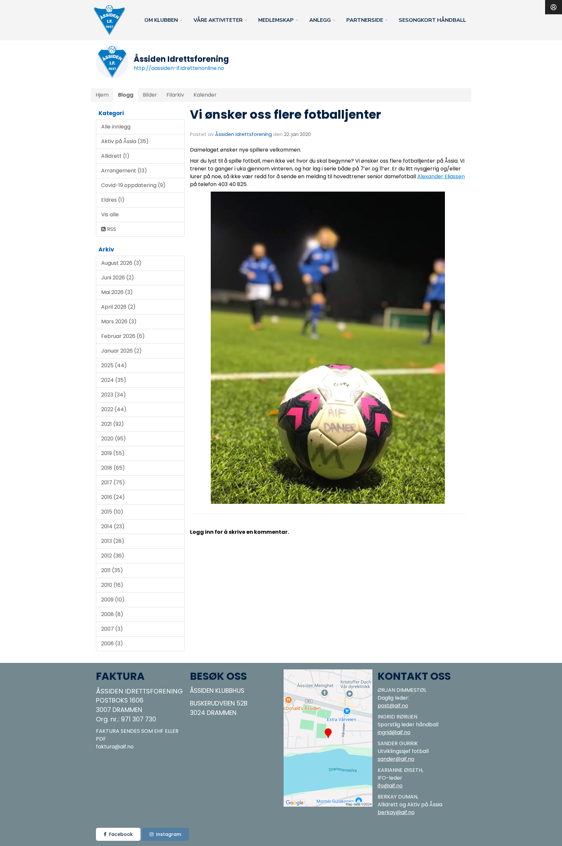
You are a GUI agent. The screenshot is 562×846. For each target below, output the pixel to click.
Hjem (102, 95)
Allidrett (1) (115, 156)
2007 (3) (112, 629)
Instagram (168, 834)
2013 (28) (112, 541)
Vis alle (110, 214)
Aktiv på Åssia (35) (125, 141)
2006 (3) (112, 643)
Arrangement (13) (124, 170)
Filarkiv (175, 95)
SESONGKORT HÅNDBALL (432, 20)
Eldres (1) (113, 200)
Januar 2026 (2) (121, 351)
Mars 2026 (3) (119, 321)
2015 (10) (112, 512)
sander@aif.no (396, 759)
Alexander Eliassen (441, 176)
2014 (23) (113, 526)
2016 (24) (113, 497)
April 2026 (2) (118, 307)
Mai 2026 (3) (117, 292)
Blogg (125, 95)
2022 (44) (114, 409)
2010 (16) (112, 585)
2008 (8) (112, 614)
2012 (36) (112, 555)
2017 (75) (113, 482)
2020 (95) (113, 438)
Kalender (205, 95)
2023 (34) (113, 394)
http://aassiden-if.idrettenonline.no (179, 68)
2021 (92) (112, 424)
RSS (111, 229)
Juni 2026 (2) (117, 277)
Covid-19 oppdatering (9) (133, 185)
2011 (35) (112, 570)
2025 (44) (114, 365)
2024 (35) (113, 380)
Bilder (150, 95)
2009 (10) (113, 599)
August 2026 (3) (121, 263)
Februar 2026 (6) (123, 336)
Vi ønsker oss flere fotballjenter (285, 114)
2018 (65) (113, 468)
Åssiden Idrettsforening (243, 134)
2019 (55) (113, 453)
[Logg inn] (553, 7)
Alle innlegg (115, 126)
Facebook (121, 834)
